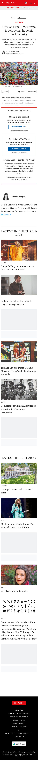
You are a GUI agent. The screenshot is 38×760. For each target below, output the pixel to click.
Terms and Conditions (19, 717)
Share (6, 91)
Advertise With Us (19, 727)
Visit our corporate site (28, 753)
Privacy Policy (19, 720)
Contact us (23, 179)
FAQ (19, 730)
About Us (19, 710)
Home (13, 18)
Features (19, 22)
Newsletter (33, 91)
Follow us (22, 91)
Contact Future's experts (19, 713)
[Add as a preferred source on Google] (19, 743)
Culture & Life (22, 18)
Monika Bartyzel (14, 51)
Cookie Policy (19, 723)
